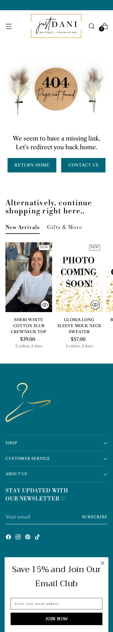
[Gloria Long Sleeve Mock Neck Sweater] (79, 277)
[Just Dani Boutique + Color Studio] (57, 26)
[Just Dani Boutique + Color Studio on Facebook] (9, 538)
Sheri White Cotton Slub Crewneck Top (28, 325)
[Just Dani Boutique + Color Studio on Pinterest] (28, 538)
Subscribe (95, 517)
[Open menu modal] (8, 26)
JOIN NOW (56, 618)
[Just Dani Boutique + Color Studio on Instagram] (18, 538)
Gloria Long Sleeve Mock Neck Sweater (79, 325)
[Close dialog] (103, 563)
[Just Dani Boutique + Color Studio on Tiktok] (38, 538)
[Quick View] (45, 305)
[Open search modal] (91, 26)
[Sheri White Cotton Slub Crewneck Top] (28, 277)
